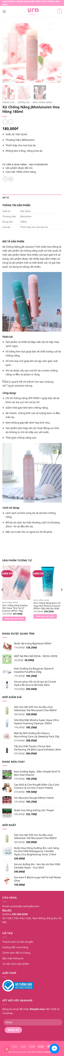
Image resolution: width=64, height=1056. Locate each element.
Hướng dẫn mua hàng (15, 947)
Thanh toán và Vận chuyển (17, 941)
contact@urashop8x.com (24, 906)
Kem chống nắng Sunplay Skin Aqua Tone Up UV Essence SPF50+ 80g (14, 608)
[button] (4, 11)
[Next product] (5, 121)
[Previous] (7, 53)
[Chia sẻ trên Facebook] (5, 178)
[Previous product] (10, 121)
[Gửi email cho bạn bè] (10, 178)
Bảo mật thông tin (13, 958)
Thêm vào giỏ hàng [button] (14, 618)
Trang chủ (8, 102)
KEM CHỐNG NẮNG (42, 102)
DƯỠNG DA (23, 102)
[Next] (56, 53)
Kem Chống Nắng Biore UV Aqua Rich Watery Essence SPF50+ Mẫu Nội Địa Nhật (47, 606)
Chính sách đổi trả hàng (16, 952)
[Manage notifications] (6, 1049)
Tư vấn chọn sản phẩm (15, 963)
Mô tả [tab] (5, 197)
